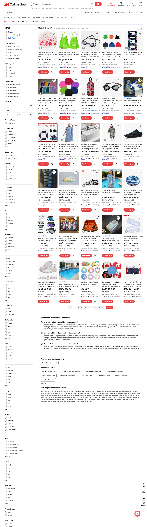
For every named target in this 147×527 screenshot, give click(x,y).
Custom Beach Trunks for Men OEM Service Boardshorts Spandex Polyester (90, 238)
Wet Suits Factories (48, 380)
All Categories (11, 12)
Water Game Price (86, 376)
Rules (141, 12)
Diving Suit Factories (121, 376)
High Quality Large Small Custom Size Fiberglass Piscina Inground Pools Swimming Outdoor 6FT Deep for (68, 285)
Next (108, 308)
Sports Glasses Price (103, 376)
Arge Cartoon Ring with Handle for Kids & (90, 283)
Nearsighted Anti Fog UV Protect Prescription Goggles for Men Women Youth (68, 192)
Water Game (84, 8)
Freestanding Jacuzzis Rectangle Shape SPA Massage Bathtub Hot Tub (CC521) (111, 239)
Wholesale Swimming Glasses (71, 371)
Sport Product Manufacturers (49, 8)
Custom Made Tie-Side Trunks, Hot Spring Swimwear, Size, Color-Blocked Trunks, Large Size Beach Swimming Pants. (133, 284)
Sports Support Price (48, 376)
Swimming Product (74, 8)
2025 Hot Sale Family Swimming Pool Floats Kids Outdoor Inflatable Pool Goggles (68, 238)
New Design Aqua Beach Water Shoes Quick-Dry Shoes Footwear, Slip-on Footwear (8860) (133, 146)
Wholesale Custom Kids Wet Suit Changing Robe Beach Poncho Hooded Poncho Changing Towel (69, 146)
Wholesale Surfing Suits (49, 371)
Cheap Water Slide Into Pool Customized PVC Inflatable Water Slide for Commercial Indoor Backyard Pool (133, 102)
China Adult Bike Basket (49, 363)
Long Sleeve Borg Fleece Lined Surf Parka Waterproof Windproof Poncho (90, 100)
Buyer (97, 12)
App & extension (119, 12)
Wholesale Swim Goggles (115, 371)
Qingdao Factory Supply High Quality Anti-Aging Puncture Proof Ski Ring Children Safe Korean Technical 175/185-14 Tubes (47, 146)
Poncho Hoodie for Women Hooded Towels (111, 191)
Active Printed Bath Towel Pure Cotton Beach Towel (133, 54)
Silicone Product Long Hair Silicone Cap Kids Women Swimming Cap (47, 55)
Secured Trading (38, 21)
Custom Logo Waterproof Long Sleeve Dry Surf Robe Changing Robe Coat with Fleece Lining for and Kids (112, 146)
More (42, 383)
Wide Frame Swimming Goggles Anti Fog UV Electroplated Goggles (47, 239)
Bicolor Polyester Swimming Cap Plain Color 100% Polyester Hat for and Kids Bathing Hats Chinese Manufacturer (111, 55)
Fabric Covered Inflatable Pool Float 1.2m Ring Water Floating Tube (133, 192)
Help (107, 12)
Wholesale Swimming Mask (93, 371)
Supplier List (23, 21)
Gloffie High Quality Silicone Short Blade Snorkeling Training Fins (69, 55)
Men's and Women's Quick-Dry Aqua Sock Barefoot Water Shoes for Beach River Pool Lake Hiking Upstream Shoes (47, 284)
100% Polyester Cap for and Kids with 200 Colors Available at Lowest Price (47, 101)
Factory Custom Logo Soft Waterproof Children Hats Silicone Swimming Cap (68, 101)
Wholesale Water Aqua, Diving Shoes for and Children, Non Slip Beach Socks (90, 192)
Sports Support (63, 8)
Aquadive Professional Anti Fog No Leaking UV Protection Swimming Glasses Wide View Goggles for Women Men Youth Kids (90, 55)
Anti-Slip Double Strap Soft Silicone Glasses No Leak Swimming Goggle (112, 101)
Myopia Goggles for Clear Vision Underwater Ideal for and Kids (133, 238)
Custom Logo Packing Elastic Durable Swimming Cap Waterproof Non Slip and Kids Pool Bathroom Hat (111, 284)
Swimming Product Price (67, 376)
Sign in (141, 5)
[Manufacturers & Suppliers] (15, 4)
